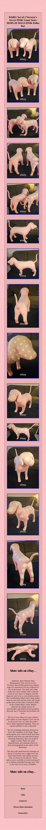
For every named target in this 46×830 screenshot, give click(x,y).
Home (23, 788)
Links (23, 795)
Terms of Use (23, 813)
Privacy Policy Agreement (23, 807)
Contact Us (23, 801)
